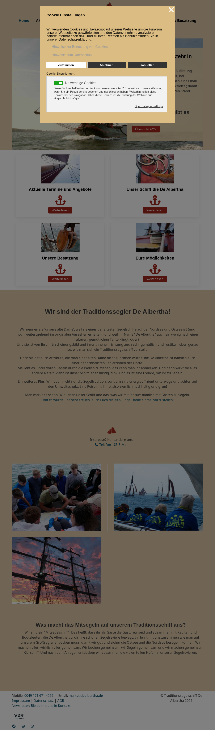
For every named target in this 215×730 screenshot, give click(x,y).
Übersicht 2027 (145, 129)
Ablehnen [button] (107, 65)
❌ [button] (171, 10)
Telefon (104, 444)
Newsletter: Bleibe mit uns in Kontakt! (41, 705)
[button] (56, 496)
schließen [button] (147, 65)
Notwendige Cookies (80, 83)
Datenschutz (44, 700)
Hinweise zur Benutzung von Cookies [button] (80, 47)
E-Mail (123, 444)
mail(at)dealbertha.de (86, 695)
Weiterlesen (60, 210)
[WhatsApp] (32, 726)
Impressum (21, 700)
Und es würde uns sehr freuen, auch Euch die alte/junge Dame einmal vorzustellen (107, 400)
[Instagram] (23, 726)
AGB (60, 700)
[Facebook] (14, 726)
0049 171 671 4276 (38, 695)
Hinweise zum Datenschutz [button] (72, 55)
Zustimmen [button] (66, 65)
